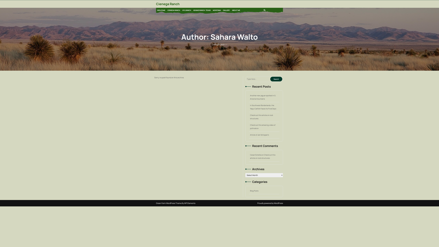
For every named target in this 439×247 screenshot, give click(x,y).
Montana (217, 10)
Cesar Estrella (255, 155)
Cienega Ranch (168, 4)
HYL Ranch (186, 10)
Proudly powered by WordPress (270, 203)
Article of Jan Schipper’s (259, 135)
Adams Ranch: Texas (202, 10)
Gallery (226, 10)
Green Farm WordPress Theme (169, 203)
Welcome (161, 10)
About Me (236, 10)
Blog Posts (254, 191)
